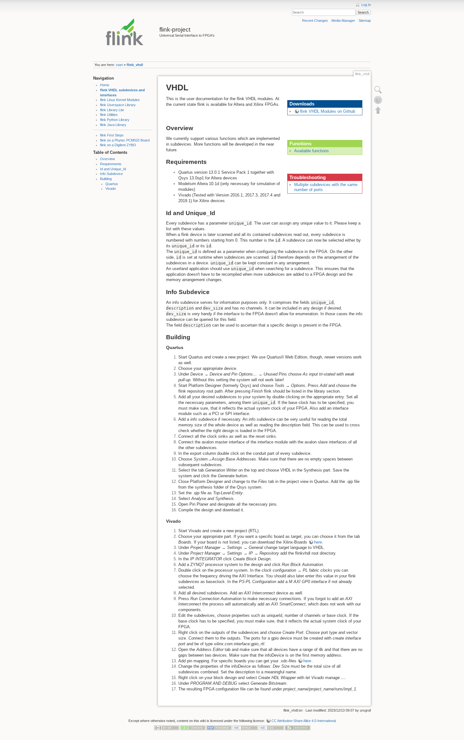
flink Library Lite (112, 110)
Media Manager (343, 20)
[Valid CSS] (271, 728)
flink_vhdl (135, 65)
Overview (107, 159)
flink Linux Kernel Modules (120, 100)
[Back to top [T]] (378, 110)
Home (104, 85)
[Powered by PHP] (219, 728)
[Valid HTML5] (245, 728)
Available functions (311, 150)
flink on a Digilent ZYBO (118, 145)
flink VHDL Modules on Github (327, 111)
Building (106, 179)
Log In (366, 5)
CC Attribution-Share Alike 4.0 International (303, 721)
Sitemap (365, 20)
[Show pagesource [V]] (378, 90)
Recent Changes (315, 20)
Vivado (110, 188)
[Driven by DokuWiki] (297, 728)
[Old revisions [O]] (378, 100)
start (119, 65)
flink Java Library (113, 125)
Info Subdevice (111, 174)
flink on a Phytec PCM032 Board (125, 140)
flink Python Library (114, 120)
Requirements (111, 164)
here (318, 542)
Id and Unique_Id (113, 169)
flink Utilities (109, 115)
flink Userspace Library (118, 105)
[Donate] (192, 728)
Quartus (111, 184)
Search (363, 12)
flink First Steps (112, 135)
